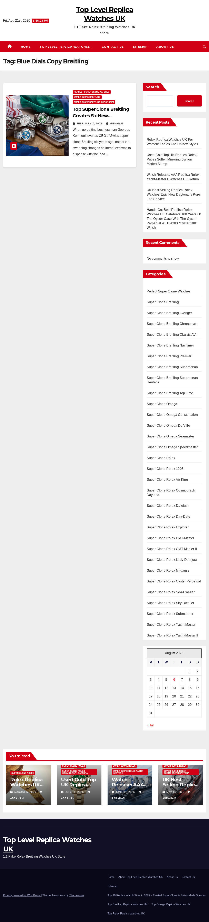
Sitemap (140, 47)
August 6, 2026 (25, 792)
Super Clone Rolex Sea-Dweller (171, 592)
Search (152, 87)
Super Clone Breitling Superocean (172, 367)
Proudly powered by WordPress (22, 895)
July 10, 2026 (75, 792)
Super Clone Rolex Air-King (167, 479)
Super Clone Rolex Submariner (170, 613)
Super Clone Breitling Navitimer (170, 345)
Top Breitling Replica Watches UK (128, 904)
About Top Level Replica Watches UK (140, 877)
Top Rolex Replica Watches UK (126, 913)
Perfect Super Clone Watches (91, 92)
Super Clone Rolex (161, 458)
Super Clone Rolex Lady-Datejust (172, 559)
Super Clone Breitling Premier (169, 356)
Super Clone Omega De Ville (168, 425)
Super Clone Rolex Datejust (167, 505)
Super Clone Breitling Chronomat (94, 102)
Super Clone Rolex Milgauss (168, 570)
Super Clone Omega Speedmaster (172, 447)
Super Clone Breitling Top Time (170, 393)
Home (26, 47)
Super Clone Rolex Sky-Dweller (170, 603)
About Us (165, 47)
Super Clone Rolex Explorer (168, 527)
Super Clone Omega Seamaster (170, 436)
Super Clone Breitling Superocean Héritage (172, 380)
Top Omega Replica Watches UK (170, 904)
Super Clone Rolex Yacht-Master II (172, 635)
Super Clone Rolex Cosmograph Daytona (171, 493)
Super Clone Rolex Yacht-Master (171, 624)
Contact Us (113, 47)
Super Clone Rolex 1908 (165, 468)
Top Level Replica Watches (65, 47)
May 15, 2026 (175, 792)
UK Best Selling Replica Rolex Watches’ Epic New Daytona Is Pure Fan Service (173, 194)
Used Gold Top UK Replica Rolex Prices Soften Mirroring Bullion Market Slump (172, 159)
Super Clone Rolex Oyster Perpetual (174, 581)
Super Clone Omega (162, 404)
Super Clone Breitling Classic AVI (172, 334)
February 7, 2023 (90, 123)
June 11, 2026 (126, 792)
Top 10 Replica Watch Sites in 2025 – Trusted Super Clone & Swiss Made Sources (157, 895)
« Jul (150, 725)
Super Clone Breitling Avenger (169, 313)
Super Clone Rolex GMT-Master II (172, 549)
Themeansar (76, 895)
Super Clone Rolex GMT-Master (170, 538)
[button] (204, 46)
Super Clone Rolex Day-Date (168, 516)
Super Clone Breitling (87, 97)
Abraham (116, 123)
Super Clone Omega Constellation (172, 414)
